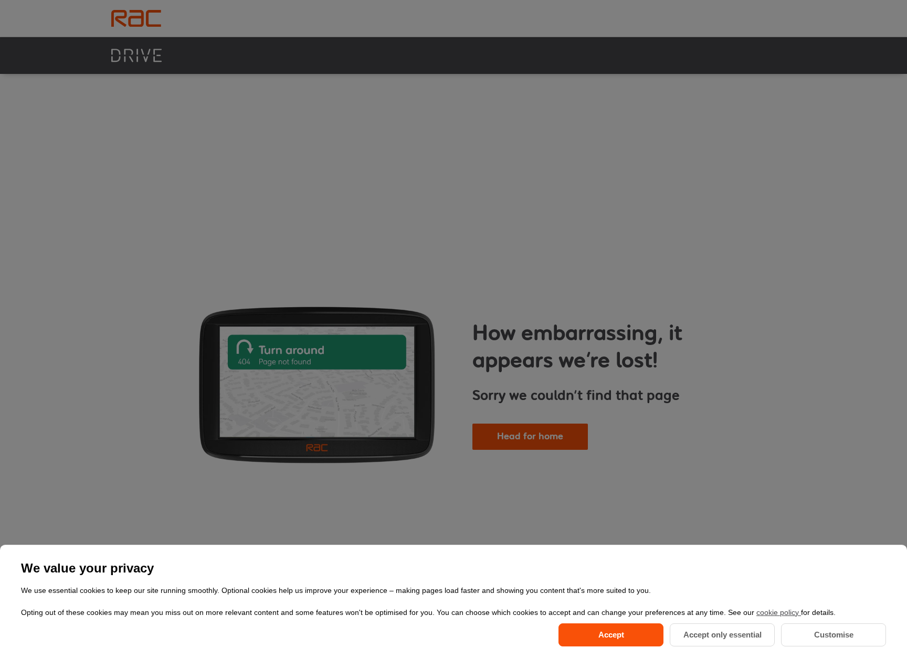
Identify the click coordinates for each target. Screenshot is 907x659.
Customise (833, 634)
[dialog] (453, 602)
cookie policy (778, 612)
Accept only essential (722, 634)
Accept (611, 634)
